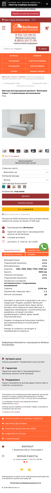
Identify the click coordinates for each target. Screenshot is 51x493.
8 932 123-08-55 (25, 34)
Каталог (14, 77)
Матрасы (14, 56)
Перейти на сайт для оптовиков (25, 14)
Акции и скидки (37, 71)
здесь (16, 403)
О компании (11, 439)
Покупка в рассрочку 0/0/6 (20, 429)
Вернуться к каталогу (25, 86)
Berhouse (6, 77)
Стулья (14, 71)
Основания (13, 61)
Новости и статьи (15, 434)
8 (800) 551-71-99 (25, 40)
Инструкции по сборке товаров (23, 418)
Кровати (37, 56)
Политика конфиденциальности (25, 483)
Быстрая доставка (15, 423)
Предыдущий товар (12, 83)
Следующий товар (39, 83)
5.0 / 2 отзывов (11, 156)
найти (43, 49)
